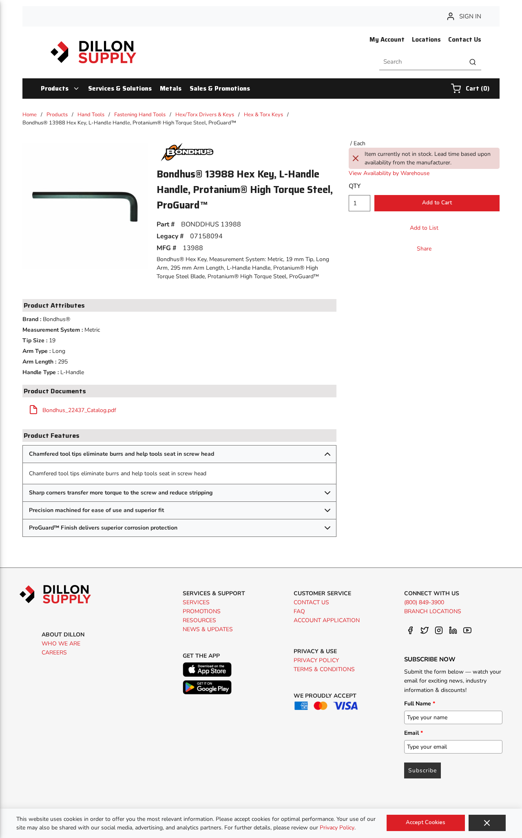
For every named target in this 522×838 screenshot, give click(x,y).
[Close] (487, 823)
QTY (355, 186)
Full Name (419, 703)
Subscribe (422, 770)
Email (413, 733)
